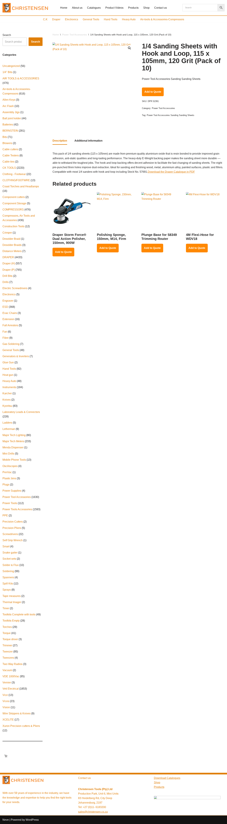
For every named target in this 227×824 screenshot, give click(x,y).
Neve (5, 819)
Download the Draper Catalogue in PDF (171, 171)
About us (77, 7)
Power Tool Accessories (74, 34)
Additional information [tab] (88, 140)
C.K (45, 19)
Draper (56, 19)
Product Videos (114, 7)
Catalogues (94, 7)
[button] (129, 48)
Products (133, 7)
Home (63, 7)
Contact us (160, 7)
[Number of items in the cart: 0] (5, 756)
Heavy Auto (129, 19)
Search (6, 35)
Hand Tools (110, 19)
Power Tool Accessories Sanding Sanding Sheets (170, 115)
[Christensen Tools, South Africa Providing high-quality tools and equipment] (27, 7)
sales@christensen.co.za (93, 811)
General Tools (91, 19)
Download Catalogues (167, 778)
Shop (146, 7)
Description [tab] (60, 140)
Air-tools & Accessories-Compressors (162, 19)
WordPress (32, 819)
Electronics (71, 19)
